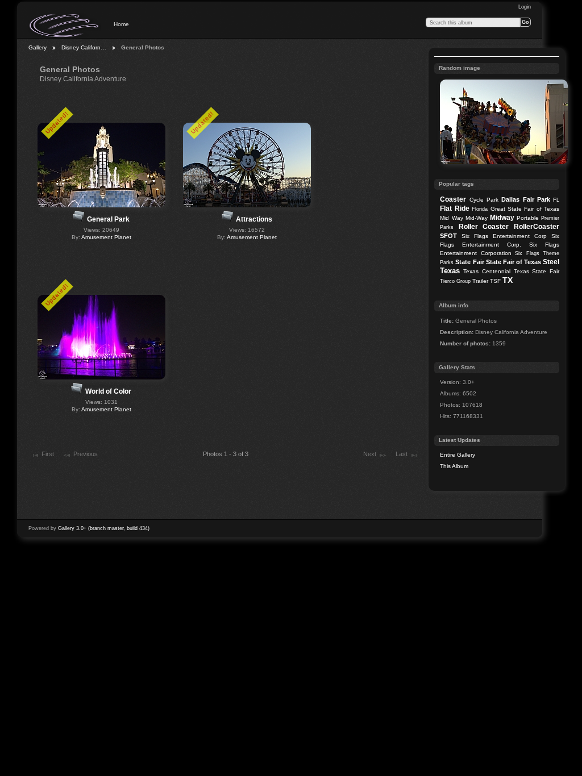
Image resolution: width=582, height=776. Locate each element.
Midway (502, 218)
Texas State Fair (536, 271)
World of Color (108, 391)
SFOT (448, 235)
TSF (495, 281)
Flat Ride (454, 208)
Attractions (254, 219)
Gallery (37, 47)
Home (121, 24)
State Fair (469, 261)
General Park (108, 219)
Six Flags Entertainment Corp (504, 236)
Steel (551, 262)
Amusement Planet (106, 237)
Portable (528, 218)
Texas (450, 270)
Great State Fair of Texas (525, 209)
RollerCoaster (536, 227)
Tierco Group (455, 281)
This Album (454, 466)
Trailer (480, 281)
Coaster (453, 199)
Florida (480, 209)
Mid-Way (476, 218)
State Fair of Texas (513, 261)
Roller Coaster (484, 227)
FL (556, 200)
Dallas (510, 199)
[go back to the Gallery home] (64, 25)
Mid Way (451, 218)
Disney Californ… (83, 47)
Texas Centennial (486, 271)
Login (524, 7)
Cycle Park (483, 200)
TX (507, 280)
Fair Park (536, 199)
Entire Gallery (457, 455)
